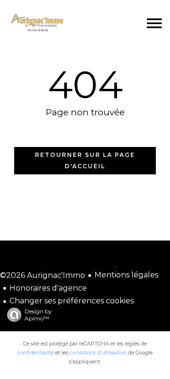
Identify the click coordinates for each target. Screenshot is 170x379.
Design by (38, 315)
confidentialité (35, 352)
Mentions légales (126, 274)
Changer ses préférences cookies (71, 300)
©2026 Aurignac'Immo (42, 275)
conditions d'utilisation (98, 352)
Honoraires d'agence (48, 288)
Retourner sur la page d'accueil (85, 160)
